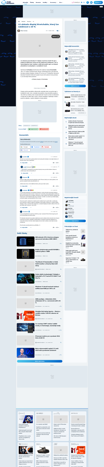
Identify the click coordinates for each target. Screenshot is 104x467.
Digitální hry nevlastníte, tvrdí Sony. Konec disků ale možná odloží (73, 244)
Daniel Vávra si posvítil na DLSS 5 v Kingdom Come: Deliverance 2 (60, 464)
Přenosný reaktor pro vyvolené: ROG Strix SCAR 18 (47, 337)
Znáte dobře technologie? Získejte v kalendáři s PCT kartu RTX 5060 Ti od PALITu (48, 276)
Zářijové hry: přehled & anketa (72, 230)
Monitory (29, 21)
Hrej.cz (67, 247)
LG (33, 21)
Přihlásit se (98, 2)
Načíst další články (39, 361)
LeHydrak (25, 190)
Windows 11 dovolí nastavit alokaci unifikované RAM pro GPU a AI (47, 287)
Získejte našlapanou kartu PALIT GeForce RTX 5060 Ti (77, 435)
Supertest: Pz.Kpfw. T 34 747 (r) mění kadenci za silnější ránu (72, 259)
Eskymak (25, 177)
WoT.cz (67, 262)
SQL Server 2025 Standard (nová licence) (60, 436)
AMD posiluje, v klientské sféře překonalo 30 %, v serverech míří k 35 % (47, 301)
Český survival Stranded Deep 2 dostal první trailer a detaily (78, 425)
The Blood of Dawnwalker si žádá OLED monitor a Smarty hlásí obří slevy (46, 263)
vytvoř (56, 141)
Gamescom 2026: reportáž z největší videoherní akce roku (60, 458)
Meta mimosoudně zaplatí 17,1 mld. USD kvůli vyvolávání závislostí (47, 349)
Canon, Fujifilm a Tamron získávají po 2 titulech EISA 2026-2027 (77, 462)
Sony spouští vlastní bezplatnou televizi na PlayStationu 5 (71, 237)
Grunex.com (68, 240)
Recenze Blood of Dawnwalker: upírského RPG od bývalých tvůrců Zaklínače (78, 430)
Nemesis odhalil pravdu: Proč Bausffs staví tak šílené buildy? (26, 457)
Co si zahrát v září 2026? (42, 424)
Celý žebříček (75, 220)
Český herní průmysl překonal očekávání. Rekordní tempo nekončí (43, 434)
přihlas (41, 141)
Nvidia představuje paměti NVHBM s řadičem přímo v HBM (47, 250)
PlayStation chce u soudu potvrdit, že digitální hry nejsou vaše (25, 437)
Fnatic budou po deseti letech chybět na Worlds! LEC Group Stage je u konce (26, 462)
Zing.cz (67, 232)
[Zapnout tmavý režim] (91, 2)
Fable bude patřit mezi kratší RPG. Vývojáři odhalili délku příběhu (73, 252)
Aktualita (23, 21)
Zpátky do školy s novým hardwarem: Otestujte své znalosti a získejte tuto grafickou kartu (60, 431)
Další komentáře (75, 86)
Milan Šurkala (24, 30)
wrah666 (25, 156)
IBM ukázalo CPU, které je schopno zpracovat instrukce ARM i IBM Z (47, 238)
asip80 (25, 167)
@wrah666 (24, 169)
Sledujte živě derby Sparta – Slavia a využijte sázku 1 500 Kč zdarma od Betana (47, 313)
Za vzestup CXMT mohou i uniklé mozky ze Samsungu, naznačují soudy (47, 324)
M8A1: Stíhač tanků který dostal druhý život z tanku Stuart (42, 462)
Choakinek (25, 211)
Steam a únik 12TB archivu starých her (60, 425)
